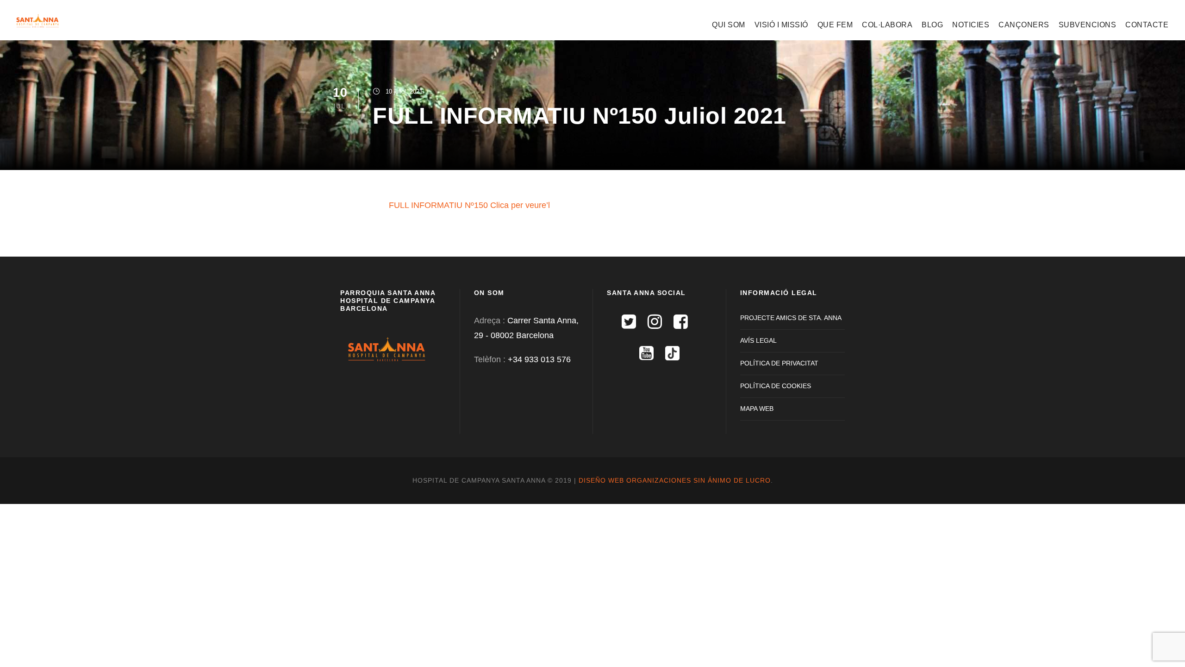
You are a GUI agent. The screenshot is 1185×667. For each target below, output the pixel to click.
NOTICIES (970, 25)
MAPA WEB (756, 408)
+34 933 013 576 (539, 359)
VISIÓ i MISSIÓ (781, 25)
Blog (932, 25)
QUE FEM (835, 25)
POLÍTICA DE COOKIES (775, 386)
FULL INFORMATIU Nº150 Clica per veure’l (469, 205)
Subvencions (1087, 25)
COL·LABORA (887, 25)
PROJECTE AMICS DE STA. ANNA (791, 317)
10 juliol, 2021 (404, 91)
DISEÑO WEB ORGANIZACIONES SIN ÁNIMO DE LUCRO (675, 480)
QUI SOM (728, 25)
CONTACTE (1146, 25)
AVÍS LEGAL (758, 340)
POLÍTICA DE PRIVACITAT (779, 363)
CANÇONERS (1023, 25)
